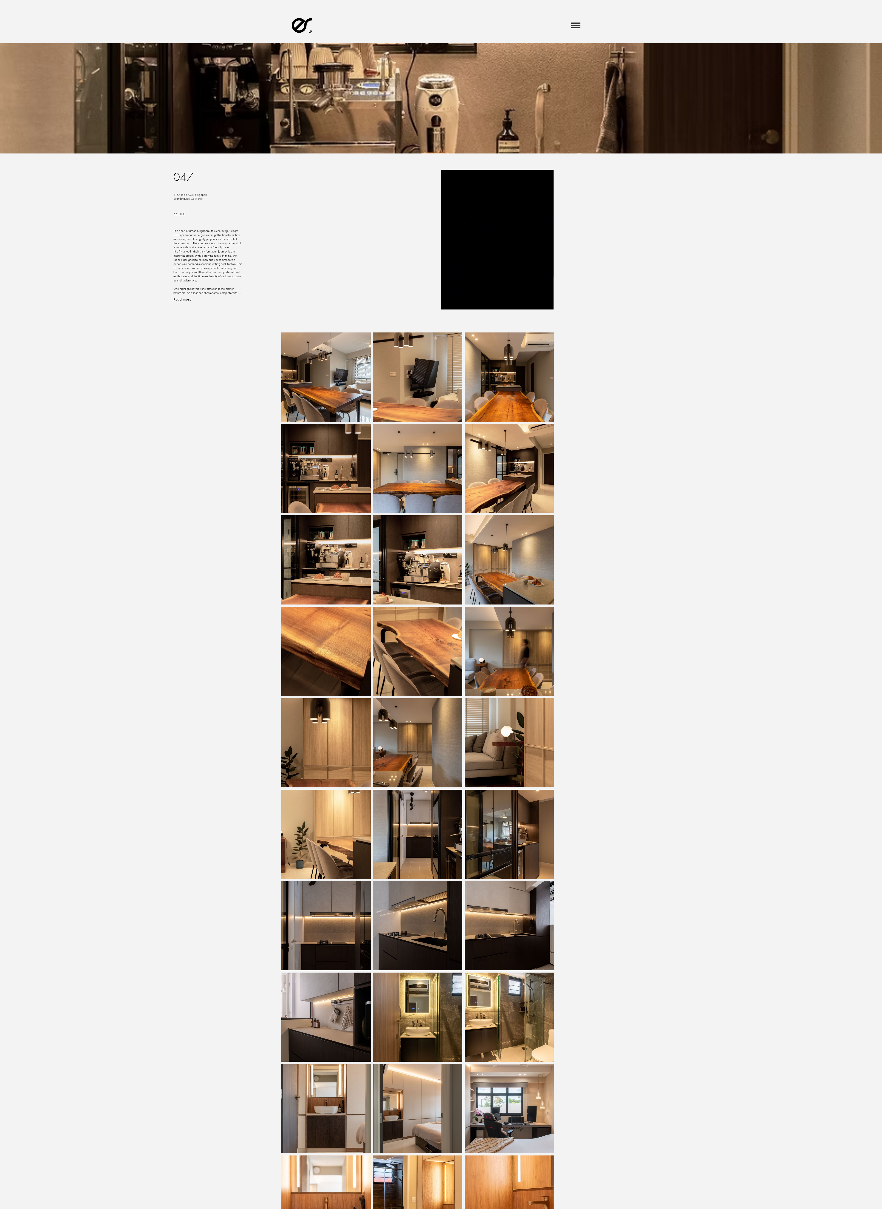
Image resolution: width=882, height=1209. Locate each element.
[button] (575, 25)
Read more (182, 299)
